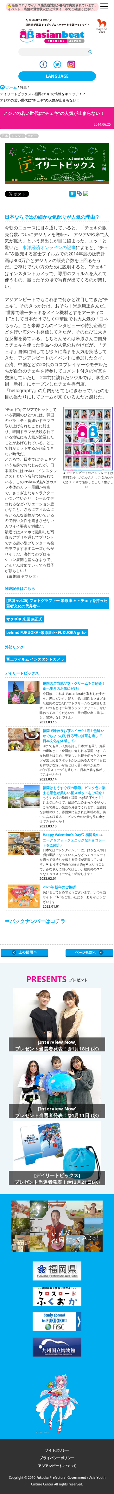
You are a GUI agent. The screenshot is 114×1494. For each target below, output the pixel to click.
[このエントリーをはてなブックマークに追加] (72, 196)
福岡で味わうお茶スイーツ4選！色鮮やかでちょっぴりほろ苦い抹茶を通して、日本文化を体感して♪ (74, 735)
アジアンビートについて (57, 1465)
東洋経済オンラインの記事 (49, 247)
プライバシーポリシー (57, 1457)
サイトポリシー (57, 1450)
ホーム (11, 87)
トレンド (17, 136)
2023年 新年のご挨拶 (59, 887)
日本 (5, 136)
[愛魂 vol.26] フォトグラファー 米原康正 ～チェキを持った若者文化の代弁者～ (56, 603)
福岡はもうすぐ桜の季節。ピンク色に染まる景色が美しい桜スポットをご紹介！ (74, 790)
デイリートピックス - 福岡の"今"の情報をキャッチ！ (41, 93)
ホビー (32, 136)
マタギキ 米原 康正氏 (24, 619)
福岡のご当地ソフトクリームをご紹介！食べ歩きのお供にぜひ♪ (74, 686)
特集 (23, 87)
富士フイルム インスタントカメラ (35, 658)
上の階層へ (24, 953)
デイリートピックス (22, 673)
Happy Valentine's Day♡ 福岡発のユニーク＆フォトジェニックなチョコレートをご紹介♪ (74, 839)
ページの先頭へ (89, 953)
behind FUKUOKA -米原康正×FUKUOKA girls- (46, 632)
